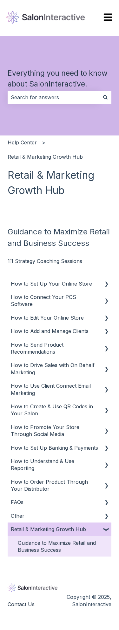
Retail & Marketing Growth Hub (45, 157)
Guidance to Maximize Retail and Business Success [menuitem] (57, 546)
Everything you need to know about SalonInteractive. (58, 79)
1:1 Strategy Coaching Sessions (45, 261)
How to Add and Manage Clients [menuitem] (50, 331)
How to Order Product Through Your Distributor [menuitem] (49, 485)
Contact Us (21, 604)
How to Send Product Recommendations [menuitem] (37, 348)
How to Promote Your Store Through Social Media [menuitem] (45, 430)
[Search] (105, 97)
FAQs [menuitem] (17, 502)
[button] (106, 284)
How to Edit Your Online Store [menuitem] (47, 318)
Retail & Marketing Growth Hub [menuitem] (48, 529)
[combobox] (53, 97)
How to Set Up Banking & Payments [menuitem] (54, 448)
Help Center (22, 142)
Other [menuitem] (17, 516)
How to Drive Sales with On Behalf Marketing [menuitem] (53, 368)
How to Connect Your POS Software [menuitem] (43, 300)
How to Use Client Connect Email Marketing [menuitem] (51, 389)
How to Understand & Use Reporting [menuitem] (42, 464)
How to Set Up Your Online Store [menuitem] (51, 283)
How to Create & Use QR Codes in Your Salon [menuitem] (52, 410)
